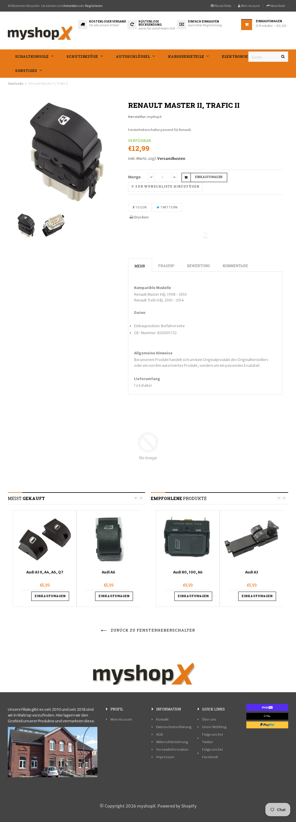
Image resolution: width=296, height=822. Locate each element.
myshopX (154, 117)
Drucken (141, 217)
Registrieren (93, 6)
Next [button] (140, 498)
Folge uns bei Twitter (212, 738)
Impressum (165, 757)
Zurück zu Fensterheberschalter (152, 630)
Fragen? (166, 265)
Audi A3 (251, 572)
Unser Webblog (214, 727)
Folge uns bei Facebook (212, 753)
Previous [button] (135, 498)
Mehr (139, 266)
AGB (159, 734)
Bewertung (198, 265)
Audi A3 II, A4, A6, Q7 (44, 572)
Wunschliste (222, 6)
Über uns (209, 719)
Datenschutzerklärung (173, 727)
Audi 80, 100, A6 (188, 572)
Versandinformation (172, 749)
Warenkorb (277, 6)
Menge (134, 177)
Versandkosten (171, 158)
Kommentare (235, 265)
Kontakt (162, 719)
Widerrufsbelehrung (172, 742)
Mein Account (250, 6)
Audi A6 (108, 572)
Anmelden (70, 6)
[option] (45, 558)
